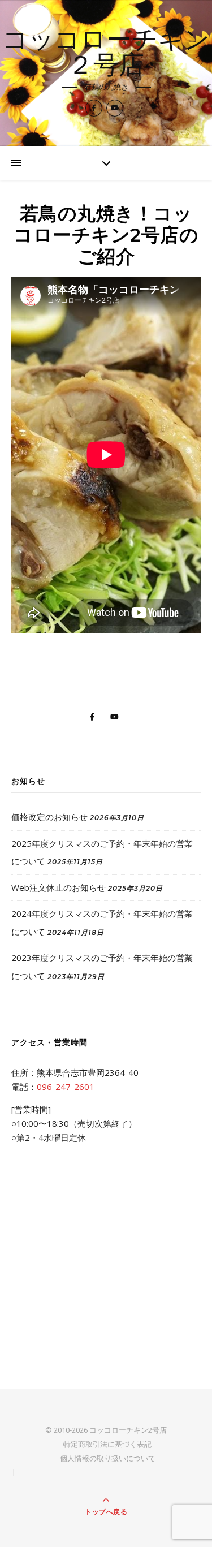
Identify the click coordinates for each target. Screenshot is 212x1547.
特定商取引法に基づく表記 (107, 1444)
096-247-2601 (65, 1086)
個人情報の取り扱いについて (107, 1458)
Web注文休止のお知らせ (58, 887)
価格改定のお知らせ (49, 816)
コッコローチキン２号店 (106, 53)
